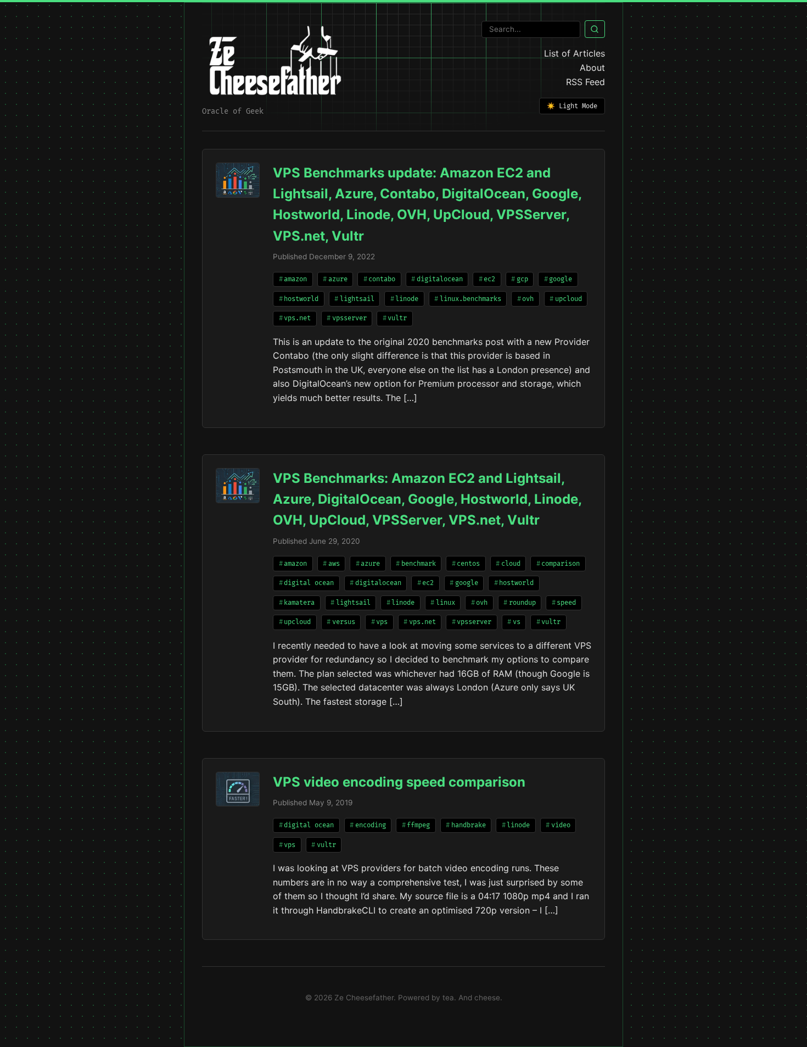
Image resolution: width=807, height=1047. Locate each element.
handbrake (468, 825)
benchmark (418, 564)
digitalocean (440, 279)
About (592, 67)
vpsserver (349, 318)
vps (382, 622)
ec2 (489, 279)
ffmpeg (418, 825)
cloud (510, 564)
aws (334, 564)
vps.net (297, 318)
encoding (370, 825)
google (560, 279)
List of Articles (574, 53)
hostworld (301, 299)
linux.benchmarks (470, 299)
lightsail (357, 299)
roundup (522, 603)
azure (338, 279)
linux (445, 603)
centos (468, 564)
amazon (295, 279)
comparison (560, 564)
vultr (397, 318)
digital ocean (309, 583)
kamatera (299, 603)
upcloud (568, 299)
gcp (522, 279)
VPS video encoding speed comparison (399, 782)
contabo (381, 279)
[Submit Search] (595, 29)
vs (516, 622)
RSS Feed (585, 81)
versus (343, 622)
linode (406, 299)
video (560, 825)
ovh (528, 299)
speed (566, 603)
